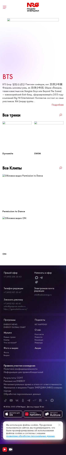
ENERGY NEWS (10, 324)
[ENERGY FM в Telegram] (28, 400)
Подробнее (58, 104)
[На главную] (33, 7)
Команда (39, 339)
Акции (38, 348)
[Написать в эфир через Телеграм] (41, 277)
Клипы (6, 339)
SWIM (37, 153)
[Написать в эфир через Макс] (36, 277)
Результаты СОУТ (13, 377)
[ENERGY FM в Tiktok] (5, 400)
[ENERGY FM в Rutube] (40, 400)
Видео (7, 355)
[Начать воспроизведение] (4, 449)
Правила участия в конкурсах (19, 365)
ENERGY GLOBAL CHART (15, 327)
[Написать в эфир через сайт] (36, 282)
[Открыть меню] (4, 7)
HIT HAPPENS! (41, 324)
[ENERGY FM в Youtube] (11, 400)
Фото (6, 352)
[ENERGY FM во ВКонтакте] (17, 400)
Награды (39, 342)
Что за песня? (10, 342)
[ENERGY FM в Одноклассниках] (23, 400)
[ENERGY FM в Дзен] (46, 400)
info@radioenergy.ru (43, 294)
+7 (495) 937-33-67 (12, 292)
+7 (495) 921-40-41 (12, 303)
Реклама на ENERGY (14, 381)
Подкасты (40, 319)
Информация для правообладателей (23, 372)
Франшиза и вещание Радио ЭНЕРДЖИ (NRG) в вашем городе (33, 389)
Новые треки (10, 337)
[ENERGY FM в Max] (52, 400)
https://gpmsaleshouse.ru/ (15, 309)
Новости (38, 337)
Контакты (39, 334)
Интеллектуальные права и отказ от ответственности (33, 384)
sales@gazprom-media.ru (15, 306)
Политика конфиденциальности (20, 368)
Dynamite (7, 153)
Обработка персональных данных (22, 394)
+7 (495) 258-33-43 (12, 276)
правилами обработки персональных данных (30, 436)
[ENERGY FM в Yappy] (34, 400)
